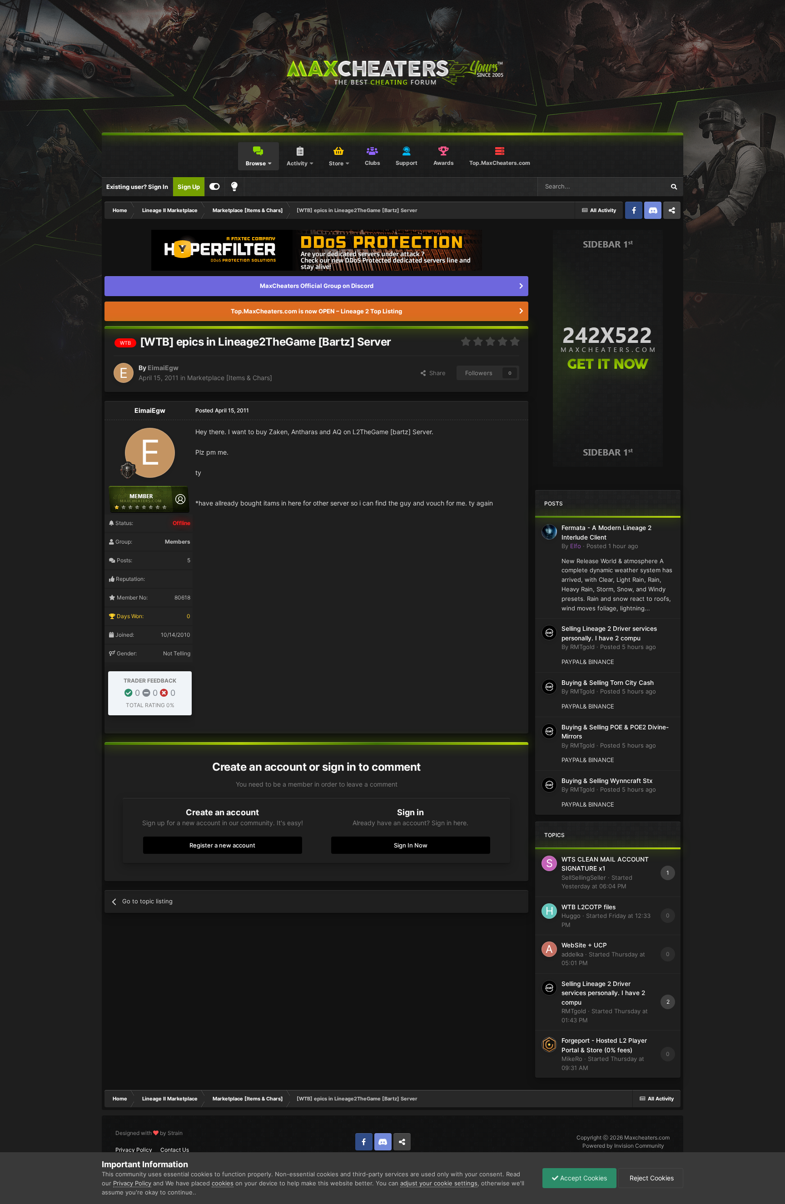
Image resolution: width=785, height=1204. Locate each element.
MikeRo (571, 1058)
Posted (612, 546)
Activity (297, 163)
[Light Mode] (234, 186)
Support (406, 162)
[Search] (673, 186)
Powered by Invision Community (623, 1145)
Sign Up (189, 186)
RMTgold (582, 646)
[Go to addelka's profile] (549, 949)
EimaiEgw (163, 368)
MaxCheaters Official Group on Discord (316, 285)
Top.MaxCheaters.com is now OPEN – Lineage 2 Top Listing (316, 311)
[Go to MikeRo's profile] (549, 1044)
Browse (256, 163)
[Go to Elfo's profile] (549, 532)
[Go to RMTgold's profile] (549, 632)
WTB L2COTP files (588, 907)
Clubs (372, 162)
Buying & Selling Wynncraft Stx (607, 780)
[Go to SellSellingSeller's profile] (549, 863)
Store (336, 163)
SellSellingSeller (583, 877)
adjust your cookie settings (438, 1183)
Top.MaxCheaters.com (499, 162)
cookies (223, 1183)
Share (436, 373)
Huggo (571, 915)
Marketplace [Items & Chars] (229, 378)
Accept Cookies (582, 1178)
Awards (443, 162)
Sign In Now (410, 845)
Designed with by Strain (149, 1133)
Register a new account (222, 845)
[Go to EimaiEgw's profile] (124, 373)
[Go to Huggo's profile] (549, 911)
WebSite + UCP (584, 945)
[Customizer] (214, 186)
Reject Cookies (651, 1178)
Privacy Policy (133, 1149)
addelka (572, 954)
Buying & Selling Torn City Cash (607, 682)
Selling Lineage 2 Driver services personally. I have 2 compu (603, 993)
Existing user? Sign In (137, 186)
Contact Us (174, 1149)
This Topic (639, 186)
